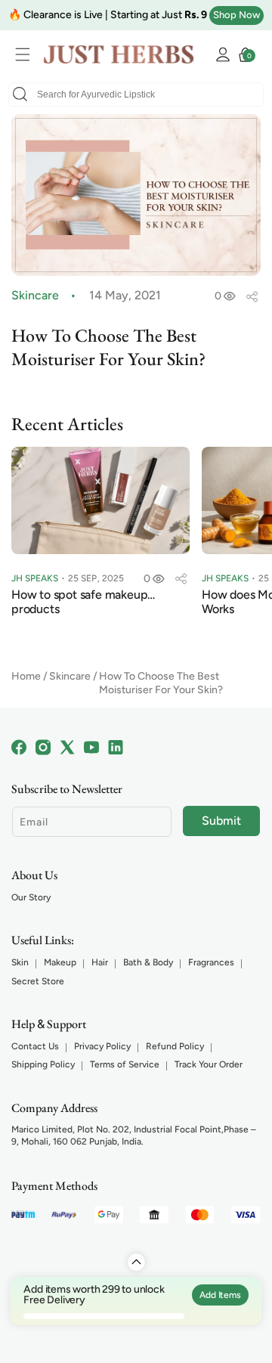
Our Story (31, 897)
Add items (219, 1295)
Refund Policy (175, 1046)
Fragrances (211, 962)
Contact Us (35, 1046)
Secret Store (37, 981)
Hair (99, 962)
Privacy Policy (102, 1046)
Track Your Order (209, 1064)
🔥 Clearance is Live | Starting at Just (107, 14)
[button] (26, 54)
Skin (20, 962)
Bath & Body (148, 962)
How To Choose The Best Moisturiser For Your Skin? (161, 683)
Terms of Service (124, 1064)
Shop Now (236, 14)
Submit (221, 820)
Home (26, 676)
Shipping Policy (43, 1064)
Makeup (60, 962)
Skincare (70, 676)
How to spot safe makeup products (79, 594)
